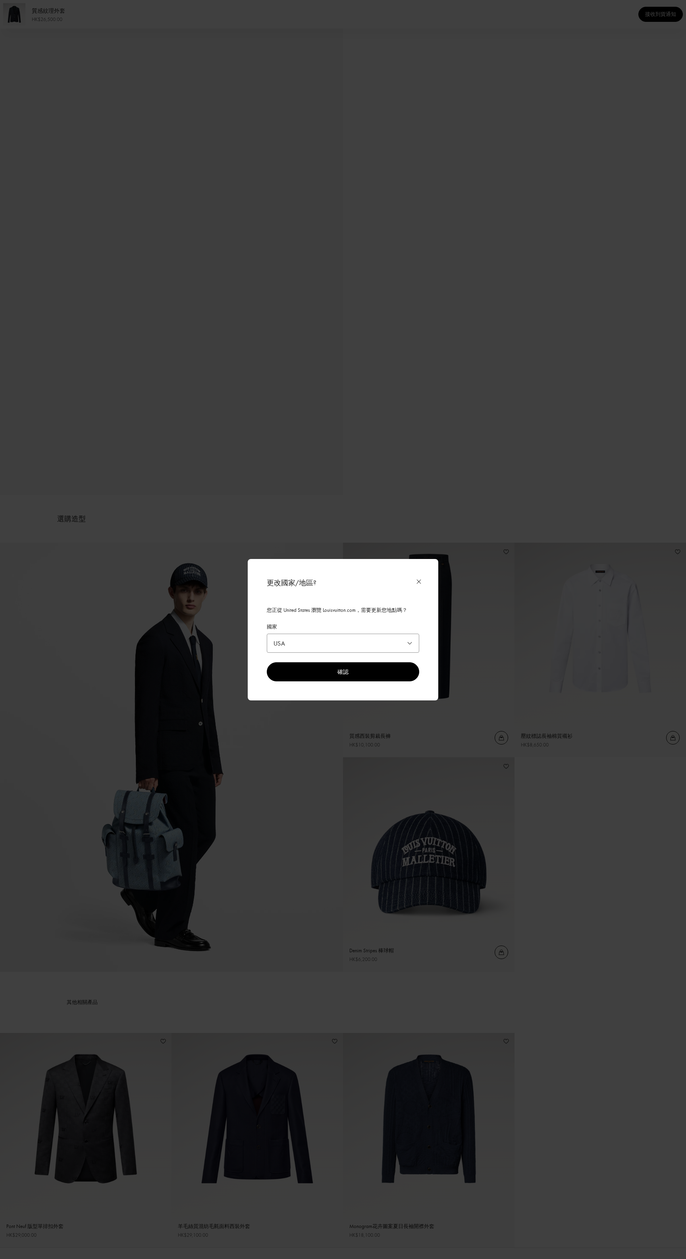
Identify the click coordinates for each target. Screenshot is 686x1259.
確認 (343, 671)
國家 (272, 626)
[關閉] (419, 581)
